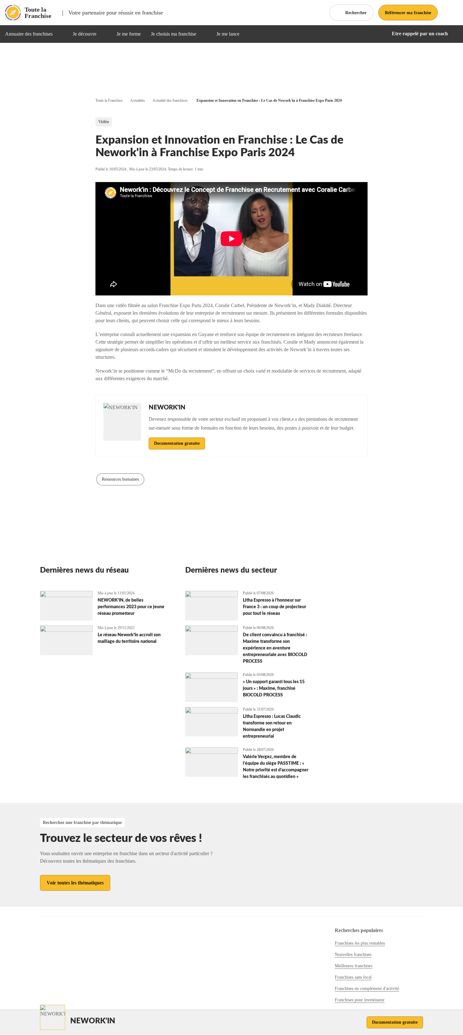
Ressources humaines (120, 479)
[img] (60, 34)
